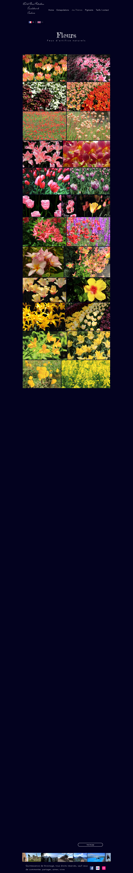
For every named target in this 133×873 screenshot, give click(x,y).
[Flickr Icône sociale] (98, 868)
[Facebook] (91, 868)
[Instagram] (104, 868)
